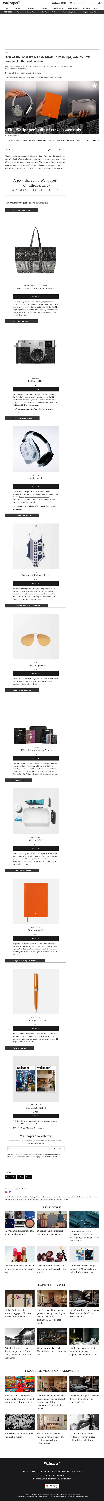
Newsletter (62, 149)
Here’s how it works (56, 77)
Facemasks (71, 140)
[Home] (6, 8)
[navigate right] (98, 140)
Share (10, 149)
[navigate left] (6, 140)
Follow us (52, 149)
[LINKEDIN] (10, 1192)
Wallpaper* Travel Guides (90, 12)
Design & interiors (29, 8)
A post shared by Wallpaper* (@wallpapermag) (35, 183)
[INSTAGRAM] (7, 1192)
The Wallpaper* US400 (49, 12)
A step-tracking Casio (69, 12)
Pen (94, 140)
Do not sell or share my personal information (52, 1479)
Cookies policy (44, 1475)
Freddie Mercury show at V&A (26, 12)
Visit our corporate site (74, 1495)
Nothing (20, 1177)
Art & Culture (43, 8)
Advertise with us (59, 1475)
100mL (79, 140)
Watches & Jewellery (58, 8)
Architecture (16, 8)
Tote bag (24, 140)
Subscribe (91, 3)
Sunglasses (61, 140)
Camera (32, 140)
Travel (7, 52)
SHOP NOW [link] (35, 296)
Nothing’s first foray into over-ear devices (34, 496)
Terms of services (30, 1154)
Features (39, 73)
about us (25, 1472)
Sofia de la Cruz (13, 73)
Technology (86, 8)
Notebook (87, 140)
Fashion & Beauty (73, 8)
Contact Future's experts (40, 1472)
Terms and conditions (60, 1472)
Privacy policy (77, 1472)
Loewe (28, 1177)
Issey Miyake (10, 1177)
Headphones (41, 140)
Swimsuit (51, 140)
